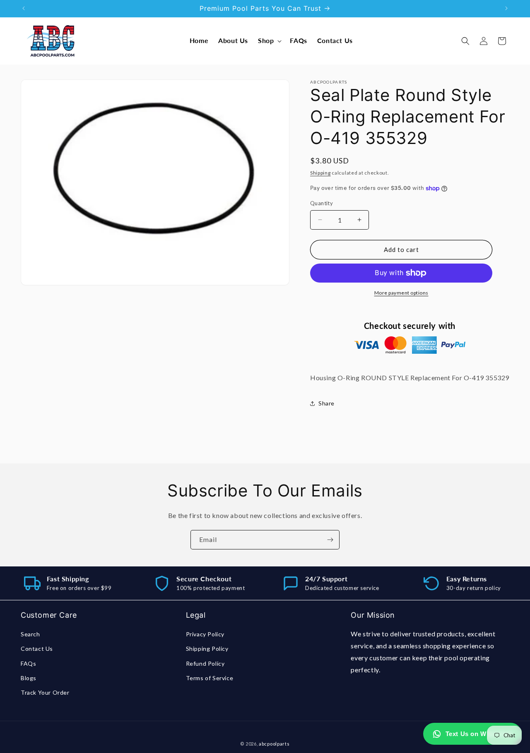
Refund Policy (205, 663)
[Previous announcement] (23, 8)
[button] (269, 40)
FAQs (28, 663)
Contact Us (37, 648)
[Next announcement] (506, 8)
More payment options (401, 293)
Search (30, 634)
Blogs (28, 677)
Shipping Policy (207, 648)
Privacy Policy (205, 634)
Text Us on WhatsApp (479, 733)
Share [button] (326, 403)
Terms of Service (210, 677)
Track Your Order (45, 692)
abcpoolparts (274, 743)
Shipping (320, 173)
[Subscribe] (330, 539)
